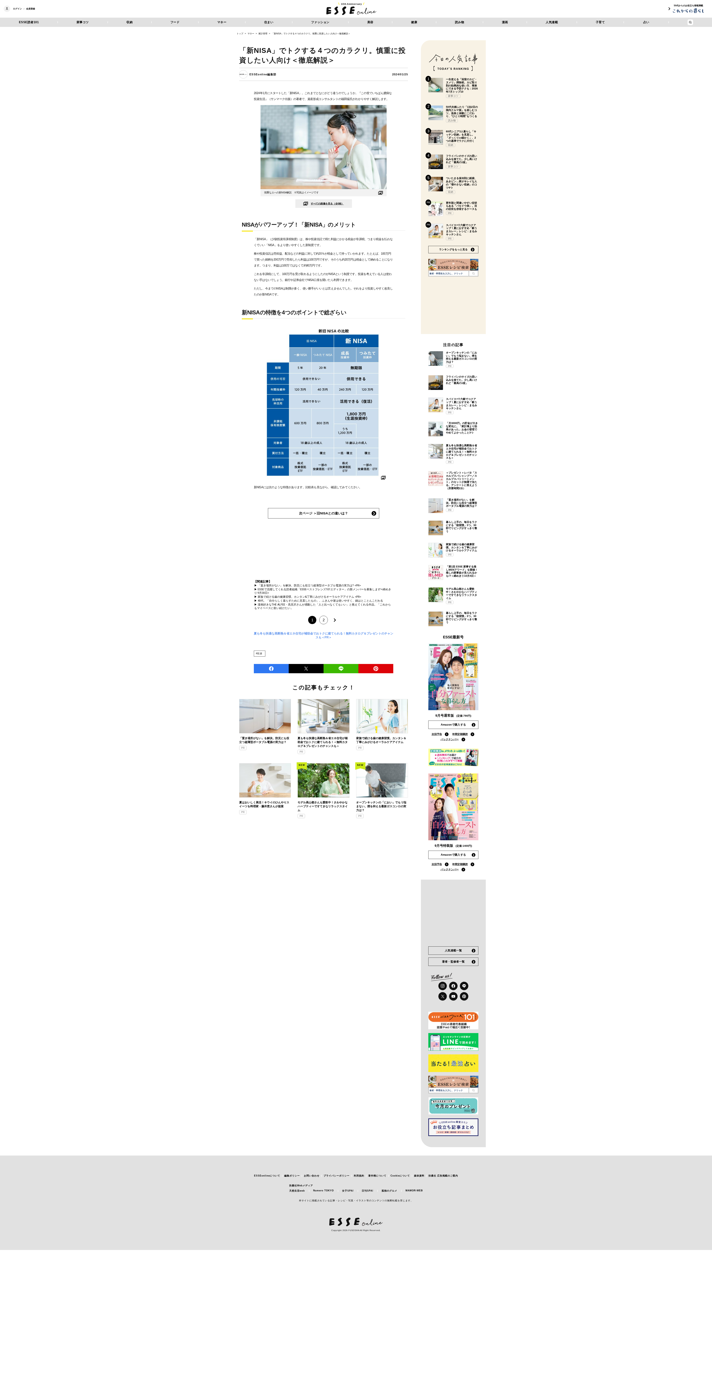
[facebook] (271, 668)
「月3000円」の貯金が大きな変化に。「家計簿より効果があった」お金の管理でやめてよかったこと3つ (462, 428)
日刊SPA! (367, 1190)
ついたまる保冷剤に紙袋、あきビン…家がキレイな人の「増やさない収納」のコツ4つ (461, 183)
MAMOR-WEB (414, 1190)
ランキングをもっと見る (453, 249)
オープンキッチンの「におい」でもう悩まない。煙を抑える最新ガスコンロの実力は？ (381, 806)
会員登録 (30, 8)
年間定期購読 (460, 734)
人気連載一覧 (453, 950)
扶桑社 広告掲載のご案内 (443, 1175)
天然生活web (297, 1190)
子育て (600, 22)
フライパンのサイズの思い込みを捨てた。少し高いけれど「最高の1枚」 (461, 159)
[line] (341, 668)
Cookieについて (400, 1175)
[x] (442, 996)
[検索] (473, 273)
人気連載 (552, 22)
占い (646, 22)
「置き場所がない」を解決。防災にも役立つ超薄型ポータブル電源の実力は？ (264, 740)
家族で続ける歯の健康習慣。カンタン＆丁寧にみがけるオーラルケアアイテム (381, 740)
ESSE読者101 (29, 22)
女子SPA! (348, 1190)
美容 (370, 22)
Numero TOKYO (323, 1190)
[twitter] (306, 668)
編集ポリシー (292, 1175)
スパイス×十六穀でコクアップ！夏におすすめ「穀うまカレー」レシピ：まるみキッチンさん (461, 230)
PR (243, 748)
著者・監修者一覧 (453, 961)
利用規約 (359, 1175)
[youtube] (453, 996)
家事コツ (83, 22)
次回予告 (437, 734)
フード (175, 22)
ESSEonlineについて (267, 1175)
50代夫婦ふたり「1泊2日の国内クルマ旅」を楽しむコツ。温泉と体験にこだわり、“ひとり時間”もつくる (462, 111)
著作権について (377, 1175)
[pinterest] (464, 996)
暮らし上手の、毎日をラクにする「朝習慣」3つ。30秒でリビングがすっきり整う (461, 527)
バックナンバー (450, 739)
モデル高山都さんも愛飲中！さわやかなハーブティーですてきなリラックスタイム (323, 806)
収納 (129, 22)
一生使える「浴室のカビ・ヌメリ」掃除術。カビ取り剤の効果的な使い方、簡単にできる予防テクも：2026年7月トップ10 (462, 85)
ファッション (320, 22)
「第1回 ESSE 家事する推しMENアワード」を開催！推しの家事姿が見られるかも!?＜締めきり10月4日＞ (462, 571)
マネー (222, 22)
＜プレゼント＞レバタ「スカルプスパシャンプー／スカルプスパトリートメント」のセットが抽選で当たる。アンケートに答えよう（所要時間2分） (461, 480)
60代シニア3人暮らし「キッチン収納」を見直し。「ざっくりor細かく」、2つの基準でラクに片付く (461, 136)
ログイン (17, 8)
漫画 (505, 22)
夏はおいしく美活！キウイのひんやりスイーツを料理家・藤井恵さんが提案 (264, 804)
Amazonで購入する (453, 724)
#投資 (259, 653)
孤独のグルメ (389, 1190)
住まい (268, 22)
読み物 (459, 22)
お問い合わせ (311, 1175)
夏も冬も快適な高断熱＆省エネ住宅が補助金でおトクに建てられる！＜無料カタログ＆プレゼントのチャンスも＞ (323, 742)
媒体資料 (419, 1175)
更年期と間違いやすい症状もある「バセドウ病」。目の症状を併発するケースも (461, 206)
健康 (414, 22)
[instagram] (442, 986)
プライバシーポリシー (337, 1175)
